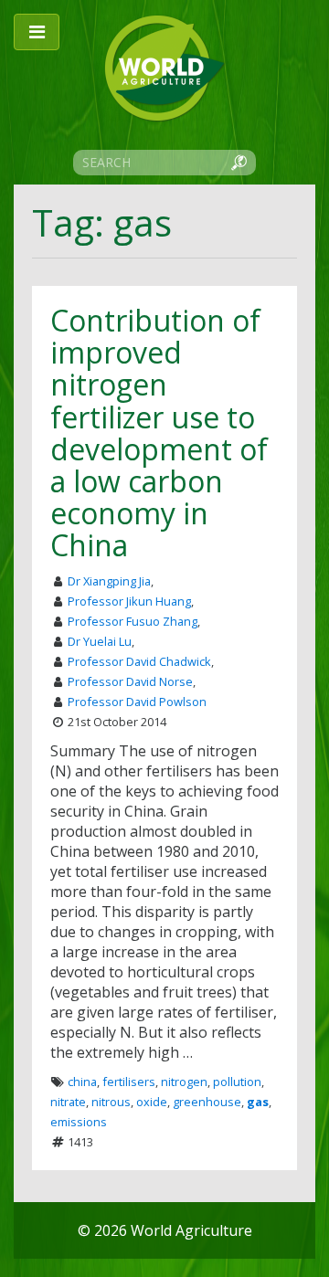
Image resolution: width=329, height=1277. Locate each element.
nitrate (68, 1101)
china (82, 1081)
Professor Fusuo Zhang (132, 621)
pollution (237, 1081)
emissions (78, 1121)
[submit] (238, 161)
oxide (151, 1101)
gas (258, 1101)
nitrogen (184, 1081)
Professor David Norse (130, 681)
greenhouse (207, 1101)
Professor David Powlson (137, 701)
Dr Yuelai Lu (100, 641)
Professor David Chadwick (139, 661)
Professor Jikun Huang (129, 601)
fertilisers (128, 1081)
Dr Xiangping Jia (109, 581)
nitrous (111, 1101)
